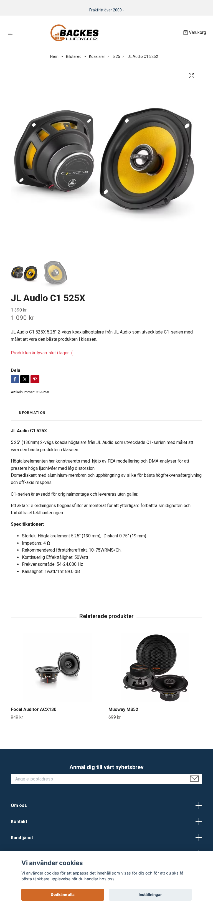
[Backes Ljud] (99, 33)
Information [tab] (31, 413)
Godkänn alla (63, 894)
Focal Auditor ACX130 (33, 709)
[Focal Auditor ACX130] (57, 667)
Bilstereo (74, 56)
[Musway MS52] (155, 667)
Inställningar (150, 894)
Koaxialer (97, 56)
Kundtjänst (22, 837)
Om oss (19, 805)
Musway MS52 (123, 709)
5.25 (116, 56)
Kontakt (19, 821)
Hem (54, 56)
